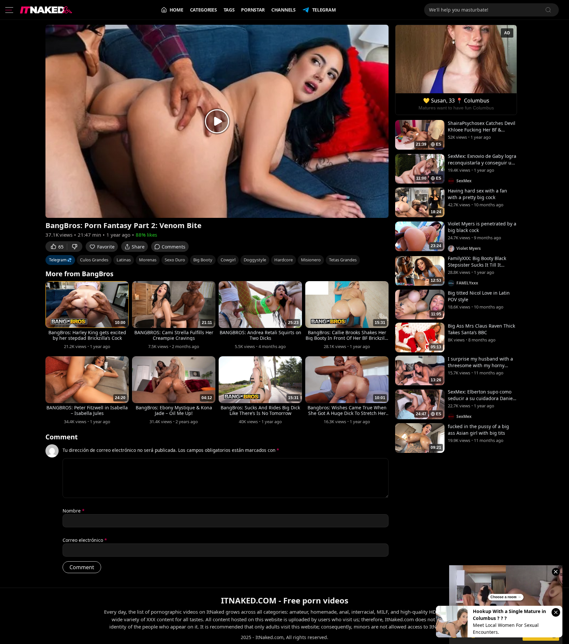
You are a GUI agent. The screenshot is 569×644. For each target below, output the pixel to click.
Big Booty (202, 260)
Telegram (324, 10)
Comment (61, 437)
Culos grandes (94, 260)
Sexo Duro (175, 260)
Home (176, 10)
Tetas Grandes (343, 260)
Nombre (74, 511)
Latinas (124, 260)
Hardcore (283, 260)
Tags (229, 10)
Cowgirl (228, 260)
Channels (283, 10)
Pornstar (253, 10)
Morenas (147, 260)
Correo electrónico (85, 540)
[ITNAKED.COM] (46, 10)
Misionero (311, 260)
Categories (203, 10)
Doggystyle (255, 260)
